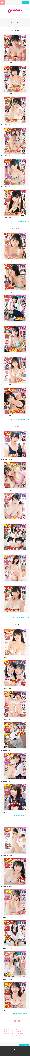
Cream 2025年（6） (21, 1033)
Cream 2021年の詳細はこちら (20, 419)
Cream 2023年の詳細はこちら (20, 815)
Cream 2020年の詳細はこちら (20, 221)
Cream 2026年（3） (15, 1035)
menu (2, 3)
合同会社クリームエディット (12, 1053)
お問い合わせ (25, 2)
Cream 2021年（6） (21, 1029)
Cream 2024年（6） (8, 1033)
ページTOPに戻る (24, 1045)
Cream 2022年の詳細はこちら (20, 617)
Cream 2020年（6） (9, 1029)
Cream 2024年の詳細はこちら (20, 1013)
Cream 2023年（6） (21, 1031)
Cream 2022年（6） (9, 1031)
